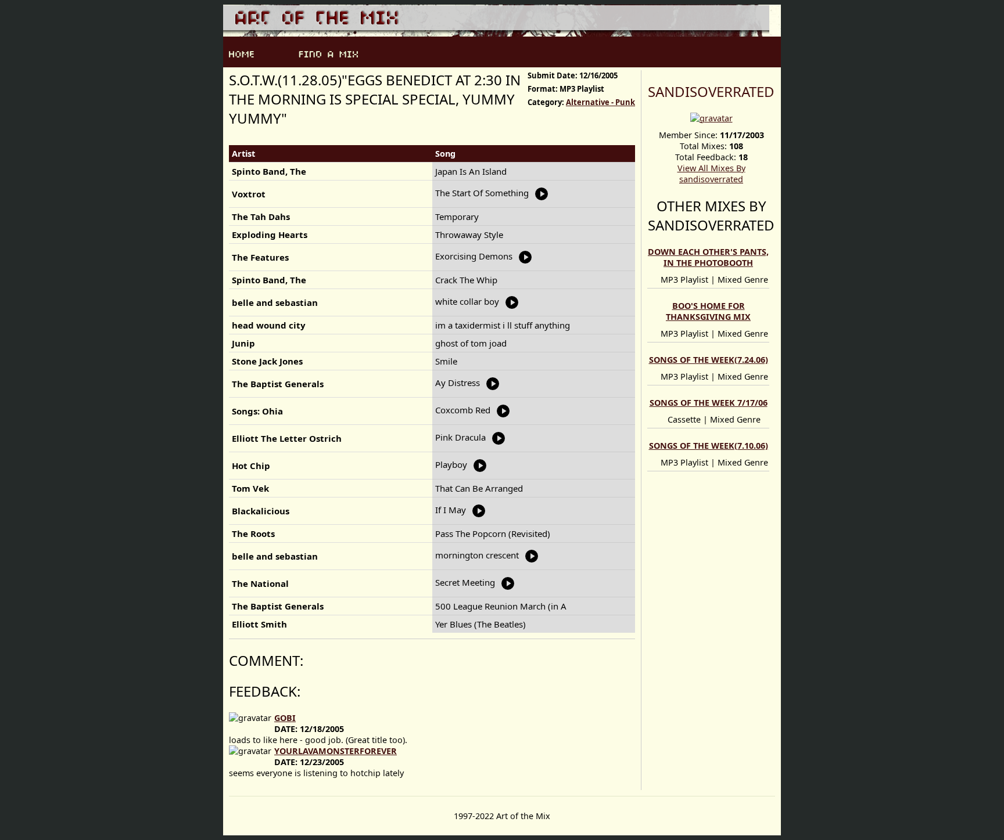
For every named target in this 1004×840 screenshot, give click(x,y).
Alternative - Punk (600, 102)
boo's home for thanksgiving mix (708, 311)
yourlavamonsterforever (335, 750)
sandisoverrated (711, 91)
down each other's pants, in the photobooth (708, 257)
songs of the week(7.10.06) (708, 445)
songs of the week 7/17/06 (709, 402)
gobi (285, 717)
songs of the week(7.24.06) (708, 359)
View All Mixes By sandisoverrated (711, 174)
